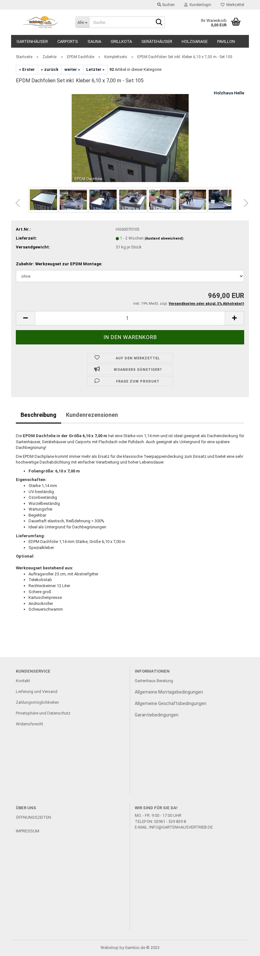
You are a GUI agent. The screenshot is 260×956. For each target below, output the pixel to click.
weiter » (72, 69)
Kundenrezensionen (92, 414)
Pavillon (226, 41)
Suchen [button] (168, 5)
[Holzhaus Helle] (41, 22)
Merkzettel (234, 5)
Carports (67, 41)
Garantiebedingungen (157, 714)
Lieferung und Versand (36, 691)
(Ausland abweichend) (164, 238)
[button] (16, 203)
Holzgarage (195, 41)
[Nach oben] (242, 946)
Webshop (110, 947)
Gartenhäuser (32, 41)
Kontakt (23, 680)
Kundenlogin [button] (199, 5)
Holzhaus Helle (229, 93)
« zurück (49, 69)
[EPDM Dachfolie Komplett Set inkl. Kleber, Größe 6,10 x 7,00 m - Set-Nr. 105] (130, 137)
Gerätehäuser (156, 41)
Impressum (27, 831)
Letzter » (95, 69)
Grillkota (121, 41)
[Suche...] (159, 22)
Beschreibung (38, 414)
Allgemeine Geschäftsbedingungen (170, 703)
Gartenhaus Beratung (154, 680)
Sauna (94, 41)
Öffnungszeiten (33, 817)
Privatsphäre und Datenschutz (43, 713)
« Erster (27, 69)
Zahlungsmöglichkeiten (37, 702)
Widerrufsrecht (29, 724)
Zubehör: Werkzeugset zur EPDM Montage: (59, 263)
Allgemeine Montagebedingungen (169, 692)
